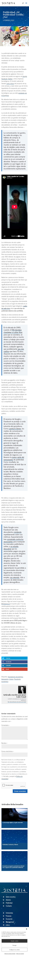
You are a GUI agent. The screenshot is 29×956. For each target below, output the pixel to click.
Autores (8, 899)
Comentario (5, 725)
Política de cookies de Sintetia (9, 953)
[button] (26, 929)
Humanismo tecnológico (15, 676)
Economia (9, 919)
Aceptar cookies (14, 941)
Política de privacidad (20, 953)
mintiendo (18, 532)
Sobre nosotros (11, 896)
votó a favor (10, 83)
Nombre (4, 743)
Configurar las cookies (14, 950)
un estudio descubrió (11, 547)
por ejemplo (14, 577)
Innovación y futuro (7, 679)
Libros (8, 925)
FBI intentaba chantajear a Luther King (13, 331)
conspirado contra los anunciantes (13, 540)
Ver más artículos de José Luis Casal (17, 702)
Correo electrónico (7, 751)
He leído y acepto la (12, 777)
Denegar (15, 945)
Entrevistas (9, 912)
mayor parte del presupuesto (14, 458)
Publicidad (9, 902)
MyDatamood (5, 603)
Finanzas (8, 916)
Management (10, 922)
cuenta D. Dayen (15, 428)
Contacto (9, 905)
